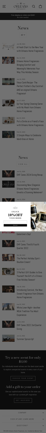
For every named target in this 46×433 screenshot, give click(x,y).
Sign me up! (15, 225)
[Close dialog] (45, 203)
